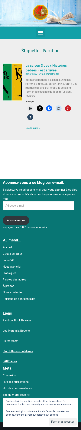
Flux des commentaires (17, 388)
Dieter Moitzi (10, 341)
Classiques (9, 273)
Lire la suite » (32, 128)
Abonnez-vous (16, 220)
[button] (40, 32)
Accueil (7, 247)
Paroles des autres (14, 279)
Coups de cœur (12, 253)
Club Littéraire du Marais (18, 351)
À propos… (9, 286)
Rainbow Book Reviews (17, 320)
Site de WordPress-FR (16, 394)
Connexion (9, 375)
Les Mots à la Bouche (16, 330)
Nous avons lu (12, 266)
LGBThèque (10, 361)
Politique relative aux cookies (43, 415)
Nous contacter (12, 292)
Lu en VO (8, 260)
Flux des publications (16, 382)
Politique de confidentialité (19, 299)
